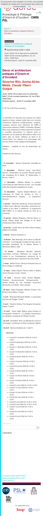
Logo (4, 480)
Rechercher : (7, 423)
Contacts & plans (9, 475)
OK (29, 6)
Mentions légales (8, 478)
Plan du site (20, 478)
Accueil (6, 28)
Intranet (10, 480)
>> (38, 427)
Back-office (21, 475)
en (37, 12)
